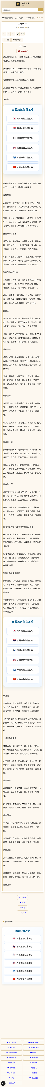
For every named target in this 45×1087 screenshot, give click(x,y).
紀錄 (7, 40)
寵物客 (34, 1053)
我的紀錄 (18, 40)
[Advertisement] (22, 1013)
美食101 (12, 1047)
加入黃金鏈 (12, 1042)
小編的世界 (12, 1058)
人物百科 (13, 1073)
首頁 (23, 902)
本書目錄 (31, 18)
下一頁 (21, 913)
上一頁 (23, 897)
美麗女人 (12, 1083)
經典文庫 (12, 1063)
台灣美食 (35, 1058)
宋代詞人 (20, 18)
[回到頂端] (3, 1083)
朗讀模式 (24, 51)
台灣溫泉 (13, 1068)
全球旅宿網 (34, 1047)
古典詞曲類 (8, 18)
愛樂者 (34, 1068)
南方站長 (35, 1063)
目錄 (23, 908)
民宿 (12, 1078)
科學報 (34, 1073)
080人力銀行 (34, 1042)
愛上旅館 (35, 1078)
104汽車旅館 (12, 1053)
